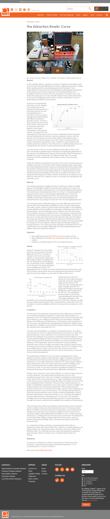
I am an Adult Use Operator (90, 478)
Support (85, 15)
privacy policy (92, 500)
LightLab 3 (40, 15)
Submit (86, 504)
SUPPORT (31, 465)
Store (92, 15)
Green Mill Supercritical (44, 450)
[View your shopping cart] (107, 15)
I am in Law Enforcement (90, 480)
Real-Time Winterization (56, 238)
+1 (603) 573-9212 (35, 10)
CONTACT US (60, 476)
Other (84, 485)
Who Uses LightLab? (67, 15)
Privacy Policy (67, 516)
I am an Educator (87, 483)
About (78, 15)
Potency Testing (52, 15)
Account (99, 15)
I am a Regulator (87, 482)
